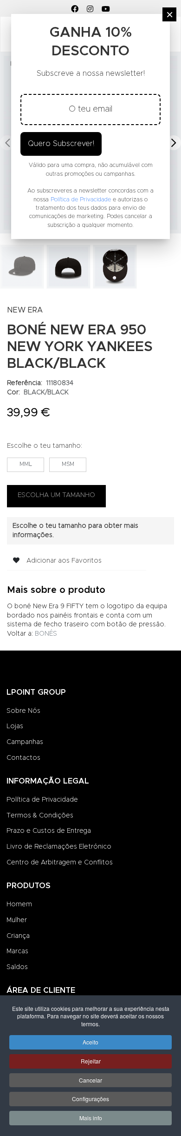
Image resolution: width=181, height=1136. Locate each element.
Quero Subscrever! (61, 143)
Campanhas (24, 742)
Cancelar (90, 1080)
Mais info (90, 1118)
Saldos (17, 967)
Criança (18, 936)
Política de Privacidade (42, 800)
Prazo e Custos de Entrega (48, 831)
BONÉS (46, 634)
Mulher (16, 920)
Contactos (23, 758)
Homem (19, 904)
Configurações (90, 1099)
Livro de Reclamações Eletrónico (58, 847)
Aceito (90, 1042)
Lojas (14, 726)
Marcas (17, 951)
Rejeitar (91, 1061)
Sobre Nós (23, 711)
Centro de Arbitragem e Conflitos (59, 862)
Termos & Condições (39, 815)
